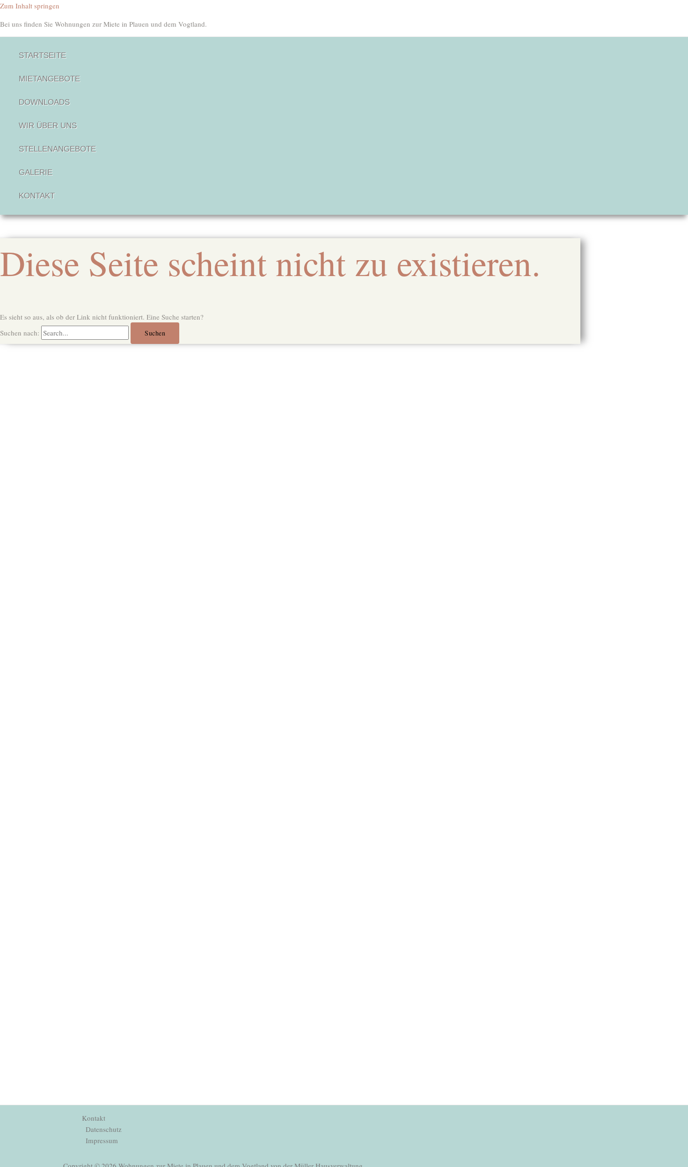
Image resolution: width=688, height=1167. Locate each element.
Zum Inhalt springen (29, 5)
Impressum (102, 1140)
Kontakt (93, 1118)
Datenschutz (104, 1129)
